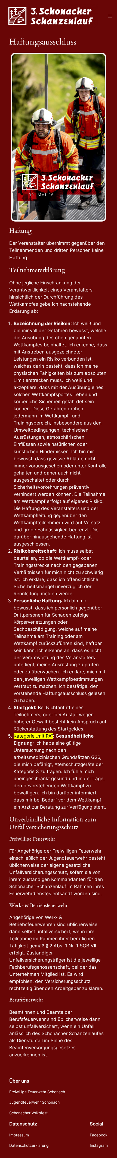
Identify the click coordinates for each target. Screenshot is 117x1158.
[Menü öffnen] (110, 16)
